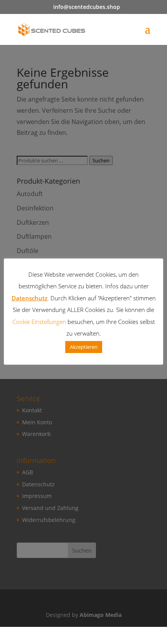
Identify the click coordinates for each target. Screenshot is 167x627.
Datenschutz (29, 298)
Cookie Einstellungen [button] (39, 322)
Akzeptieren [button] (83, 346)
